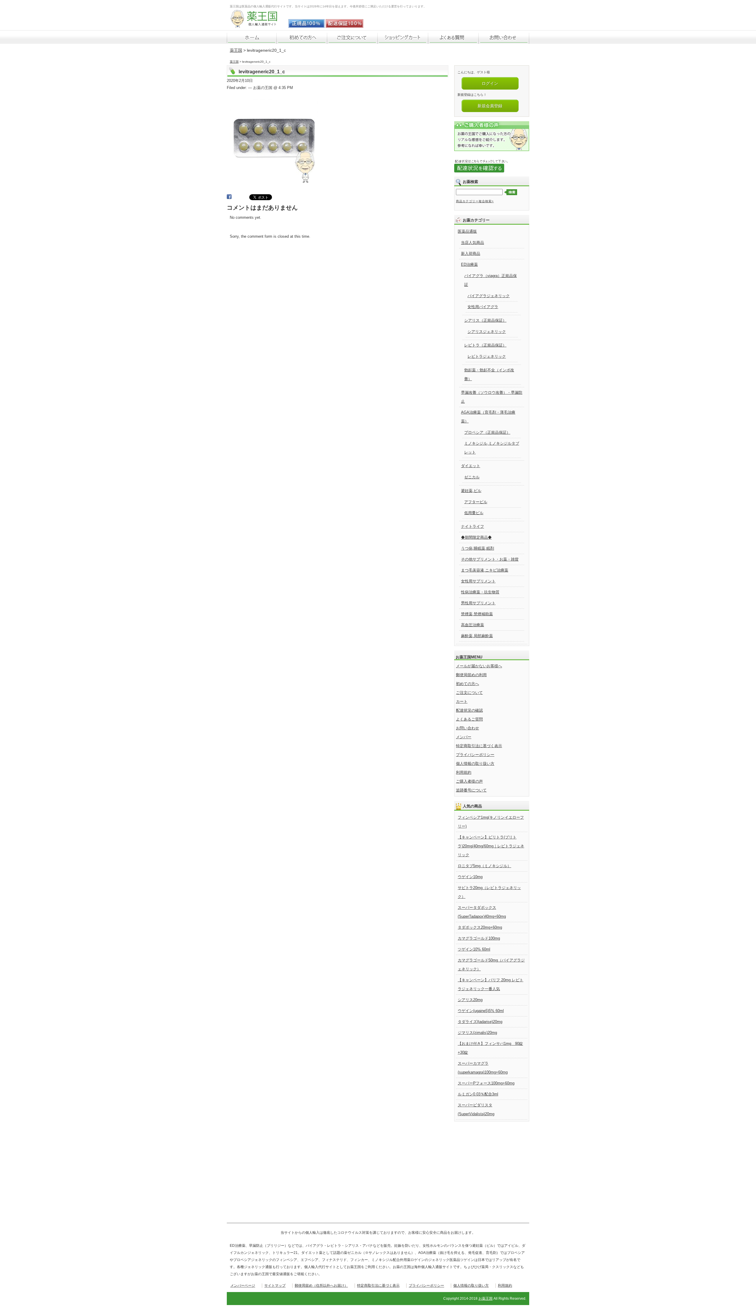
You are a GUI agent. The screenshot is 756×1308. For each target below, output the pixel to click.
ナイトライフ (472, 526)
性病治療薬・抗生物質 (480, 592)
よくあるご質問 (469, 719)
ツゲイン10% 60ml (474, 949)
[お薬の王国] (257, 25)
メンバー (463, 737)
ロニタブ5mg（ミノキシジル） (484, 866)
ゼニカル (472, 477)
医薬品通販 (467, 231)
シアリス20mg (470, 1000)
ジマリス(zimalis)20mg (477, 1032)
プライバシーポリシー (475, 754)
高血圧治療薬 (472, 625)
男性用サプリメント (478, 603)
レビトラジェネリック (486, 356)
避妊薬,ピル (471, 490)
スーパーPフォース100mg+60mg (486, 1083)
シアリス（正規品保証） (485, 320)
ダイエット (470, 466)
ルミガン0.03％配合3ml (478, 1094)
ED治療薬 (469, 264)
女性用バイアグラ (482, 307)
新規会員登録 (490, 105)
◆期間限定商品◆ (476, 537)
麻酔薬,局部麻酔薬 (477, 636)
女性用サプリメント (478, 581)
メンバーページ (242, 1285)
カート (461, 701)
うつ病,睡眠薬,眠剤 (477, 548)
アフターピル (475, 502)
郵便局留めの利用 (471, 675)
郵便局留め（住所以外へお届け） (321, 1285)
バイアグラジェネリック (488, 296)
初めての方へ (467, 683)
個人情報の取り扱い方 (475, 763)
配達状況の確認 (469, 710)
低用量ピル (473, 513)
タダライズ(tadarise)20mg (480, 1021)
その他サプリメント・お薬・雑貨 (490, 559)
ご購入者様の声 (469, 781)
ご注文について (469, 692)
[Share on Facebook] (229, 197)
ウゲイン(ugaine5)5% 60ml (481, 1010)
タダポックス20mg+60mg (480, 927)
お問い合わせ (467, 728)
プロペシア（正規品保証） (487, 432)
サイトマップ (275, 1285)
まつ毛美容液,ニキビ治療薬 (484, 570)
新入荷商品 (470, 253)
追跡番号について (471, 790)
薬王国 (236, 50)
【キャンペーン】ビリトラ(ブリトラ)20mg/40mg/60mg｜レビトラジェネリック (491, 846)
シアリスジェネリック (486, 331)
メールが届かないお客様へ (479, 666)
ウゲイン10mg (470, 877)
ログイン (490, 83)
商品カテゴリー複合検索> (475, 201)
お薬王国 (485, 1298)
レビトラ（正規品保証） (485, 345)
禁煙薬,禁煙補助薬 (477, 614)
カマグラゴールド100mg (479, 938)
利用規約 (463, 772)
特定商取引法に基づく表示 (479, 746)
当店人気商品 (472, 242)
